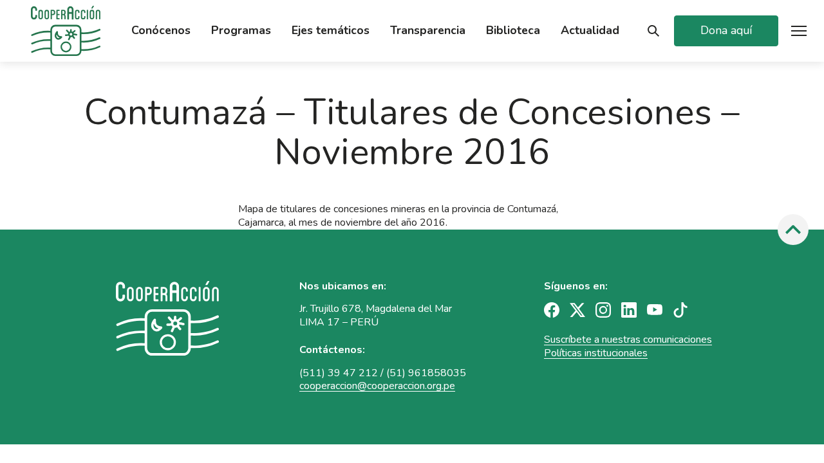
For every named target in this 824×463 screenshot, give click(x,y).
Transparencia (427, 30)
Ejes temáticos (331, 30)
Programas (241, 30)
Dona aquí (726, 30)
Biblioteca (513, 30)
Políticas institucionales (596, 353)
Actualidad (590, 30)
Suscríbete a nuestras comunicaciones (628, 339)
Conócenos (161, 30)
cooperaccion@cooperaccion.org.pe (377, 386)
